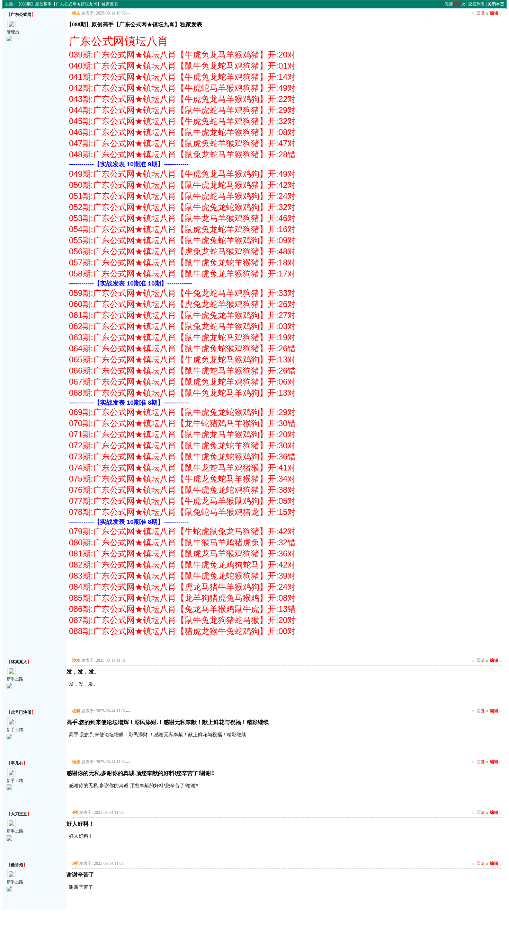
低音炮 (17, 864)
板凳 (76, 711)
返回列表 (476, 4)
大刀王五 (19, 813)
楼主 (76, 13)
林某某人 (19, 661)
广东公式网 (21, 14)
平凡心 (17, 763)
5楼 (75, 863)
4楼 (75, 812)
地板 (76, 761)
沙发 (76, 660)
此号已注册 (21, 712)
